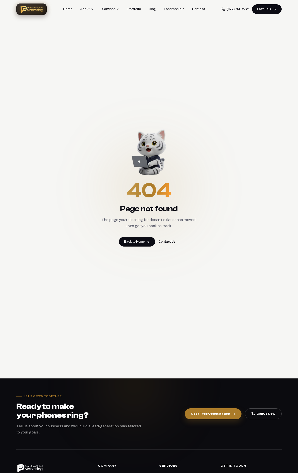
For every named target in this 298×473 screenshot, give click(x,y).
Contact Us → (169, 241)
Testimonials (174, 9)
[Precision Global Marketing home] (31, 9)
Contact (198, 9)
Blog (152, 9)
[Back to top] (287, 466)
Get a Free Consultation (210, 414)
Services (108, 9)
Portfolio (134, 9)
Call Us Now (266, 414)
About (85, 9)
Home (67, 9)
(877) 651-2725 (238, 9)
